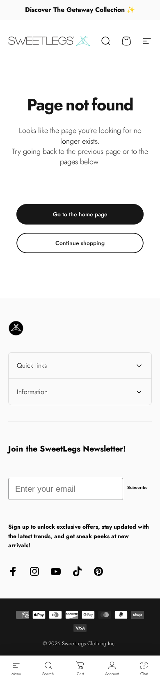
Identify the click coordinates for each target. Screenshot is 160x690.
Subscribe (137, 487)
